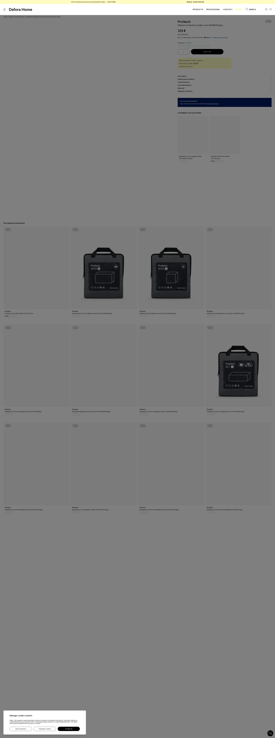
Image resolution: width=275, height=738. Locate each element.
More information (212, 104)
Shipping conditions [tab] (185, 91)
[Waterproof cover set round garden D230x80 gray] (238, 464)
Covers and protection (16, 17)
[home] (20, 9)
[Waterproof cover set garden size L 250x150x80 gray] (238, 365)
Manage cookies (45, 729)
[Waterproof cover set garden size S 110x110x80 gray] (36, 365)
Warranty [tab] (181, 88)
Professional (213, 9)
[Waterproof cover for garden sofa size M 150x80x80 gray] (104, 267)
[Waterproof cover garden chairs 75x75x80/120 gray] (193, 135)
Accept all (68, 729)
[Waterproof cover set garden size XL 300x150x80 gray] (171, 365)
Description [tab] (182, 76)
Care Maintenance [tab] (184, 85)
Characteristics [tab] (183, 82)
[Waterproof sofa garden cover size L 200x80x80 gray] (238, 267)
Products (198, 9)
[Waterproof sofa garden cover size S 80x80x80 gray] (171, 267)
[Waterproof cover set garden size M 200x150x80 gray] (36, 464)
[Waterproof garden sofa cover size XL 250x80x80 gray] (104, 365)
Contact (228, 9)
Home (5, 17)
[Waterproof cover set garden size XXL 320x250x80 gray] (171, 464)
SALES (238, 9)
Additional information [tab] (186, 79)
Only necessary (20, 729)
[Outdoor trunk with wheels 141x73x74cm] (224, 135)
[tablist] (225, 84)
